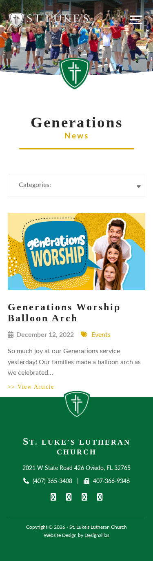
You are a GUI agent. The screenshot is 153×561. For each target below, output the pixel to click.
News (76, 136)
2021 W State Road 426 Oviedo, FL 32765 (76, 468)
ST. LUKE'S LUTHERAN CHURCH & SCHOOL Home (77, 406)
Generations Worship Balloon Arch (64, 312)
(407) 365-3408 (52, 481)
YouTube (69, 497)
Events (101, 335)
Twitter (84, 497)
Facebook (53, 497)
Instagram (100, 497)
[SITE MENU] (136, 19)
